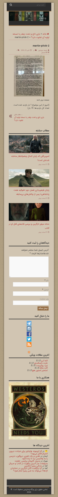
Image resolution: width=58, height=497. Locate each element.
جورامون (40, 50)
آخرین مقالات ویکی (39, 355)
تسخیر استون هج (40, 370)
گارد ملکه (44, 368)
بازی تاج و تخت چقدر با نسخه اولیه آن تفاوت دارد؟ (29, 117)
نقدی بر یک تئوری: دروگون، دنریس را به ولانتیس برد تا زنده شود (28, 457)
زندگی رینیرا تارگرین (33, 466)
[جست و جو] (11, 5)
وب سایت (44, 299)
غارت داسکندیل (41, 363)
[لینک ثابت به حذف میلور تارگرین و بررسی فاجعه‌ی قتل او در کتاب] (29, 212)
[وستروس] (29, 16)
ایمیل (46, 289)
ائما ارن (44, 360)
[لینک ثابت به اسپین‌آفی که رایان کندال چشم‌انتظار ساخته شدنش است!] (29, 144)
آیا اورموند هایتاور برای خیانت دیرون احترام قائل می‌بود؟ (28, 452)
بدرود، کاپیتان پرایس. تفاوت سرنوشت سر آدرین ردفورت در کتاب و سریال (28, 462)
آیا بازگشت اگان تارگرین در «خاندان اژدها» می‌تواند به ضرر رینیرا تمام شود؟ (29, 469)
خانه (45, 34)
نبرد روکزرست (42, 365)
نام (47, 280)
